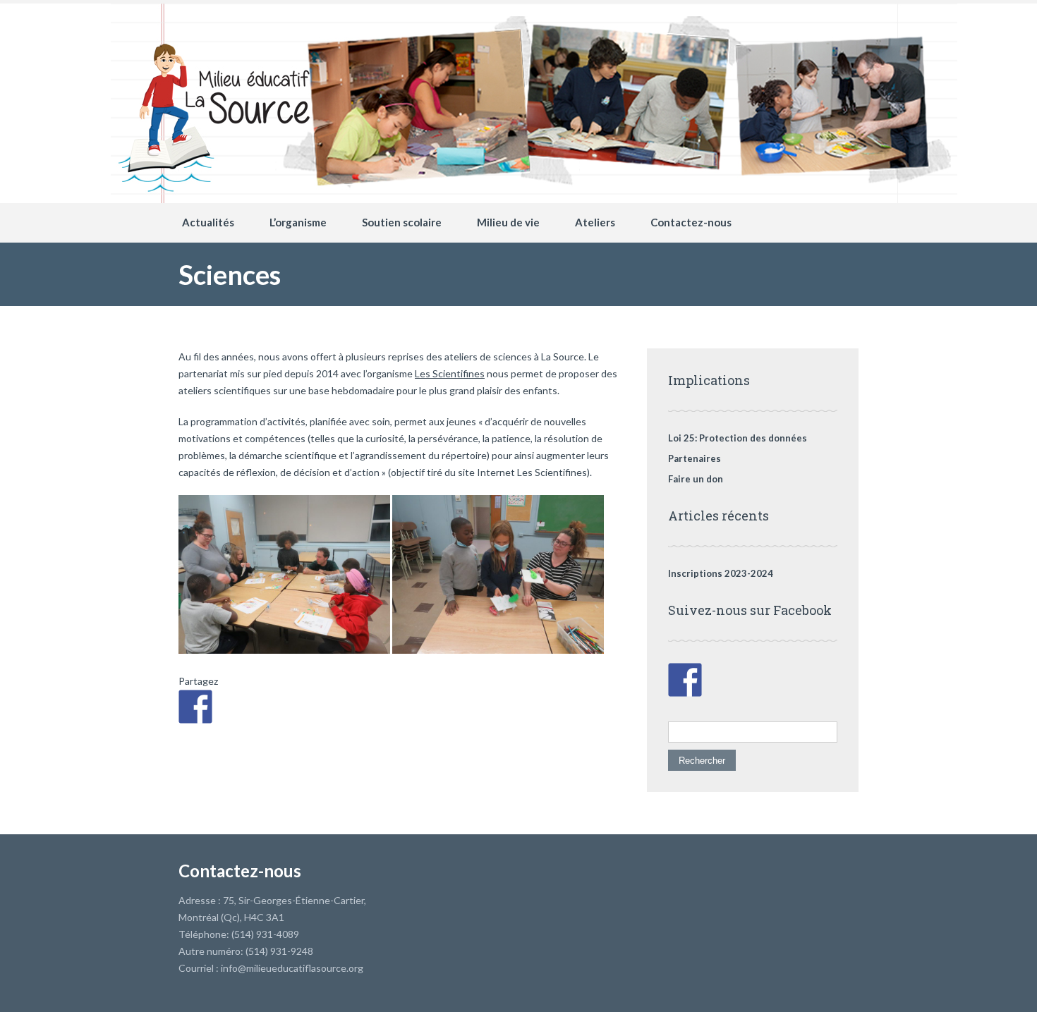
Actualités (208, 222)
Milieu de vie (508, 222)
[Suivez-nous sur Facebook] (685, 680)
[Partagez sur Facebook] (195, 707)
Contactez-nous (691, 222)
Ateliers (595, 222)
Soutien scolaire (402, 222)
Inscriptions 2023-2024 (720, 573)
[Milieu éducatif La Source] (534, 25)
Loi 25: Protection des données (737, 438)
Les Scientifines (450, 373)
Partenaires (694, 458)
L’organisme (298, 222)
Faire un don (695, 478)
